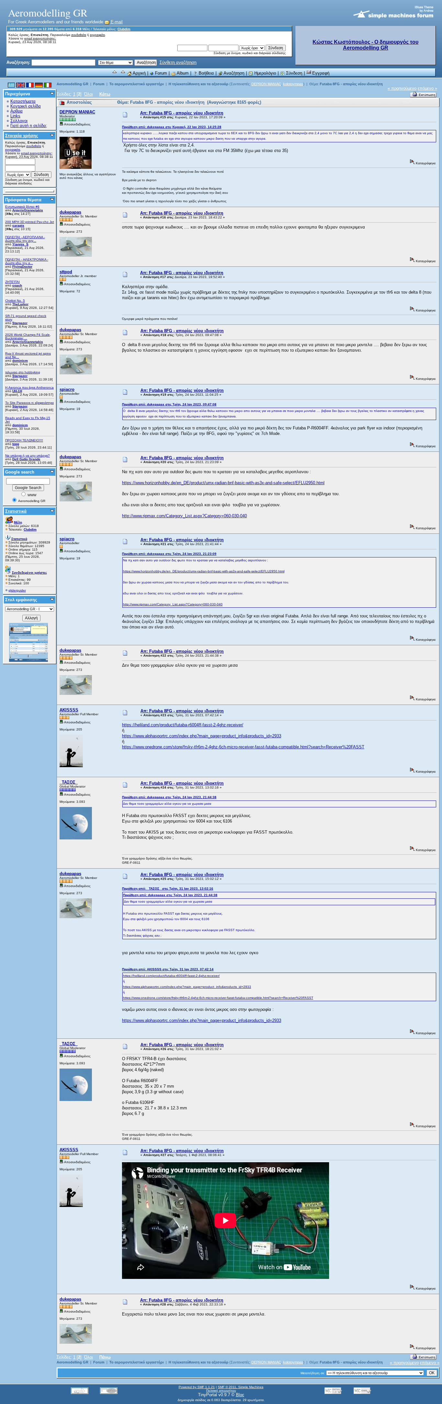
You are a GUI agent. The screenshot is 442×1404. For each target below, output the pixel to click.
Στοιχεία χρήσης (21, 135)
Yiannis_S (20, 244)
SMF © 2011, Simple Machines (240, 1387)
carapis (18, 225)
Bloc (240, 1394)
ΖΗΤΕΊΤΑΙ (12, 282)
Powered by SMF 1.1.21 (197, 1387)
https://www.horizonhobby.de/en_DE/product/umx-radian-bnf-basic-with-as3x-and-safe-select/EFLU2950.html (223, 482)
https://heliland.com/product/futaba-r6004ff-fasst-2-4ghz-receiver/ (182, 724)
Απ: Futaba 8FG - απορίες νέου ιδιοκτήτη (181, 113)
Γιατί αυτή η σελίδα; (28, 125)
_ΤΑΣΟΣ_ (69, 782)
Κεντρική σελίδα (25, 106)
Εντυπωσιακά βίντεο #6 (22, 206)
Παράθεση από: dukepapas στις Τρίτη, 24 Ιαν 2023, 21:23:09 (169, 554)
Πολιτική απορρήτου (221, 1390)
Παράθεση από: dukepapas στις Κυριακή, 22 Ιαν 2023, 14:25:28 (171, 127)
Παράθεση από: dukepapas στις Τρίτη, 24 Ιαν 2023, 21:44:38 (169, 797)
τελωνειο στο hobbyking (22, 372)
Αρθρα (16, 111)
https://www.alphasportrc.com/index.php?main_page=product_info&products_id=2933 (201, 735)
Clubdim (123, 29)
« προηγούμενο (402, 88)
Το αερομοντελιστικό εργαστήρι (136, 84)
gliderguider (17, 590)
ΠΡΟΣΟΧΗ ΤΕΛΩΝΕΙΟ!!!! (24, 440)
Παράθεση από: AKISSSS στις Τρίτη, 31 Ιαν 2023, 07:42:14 (168, 969)
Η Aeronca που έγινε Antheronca (29, 387)
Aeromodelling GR (72, 84)
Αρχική (139, 73)
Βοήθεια (205, 73)
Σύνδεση (293, 73)
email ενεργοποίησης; (40, 38)
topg (15, 444)
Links (15, 115)
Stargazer (20, 323)
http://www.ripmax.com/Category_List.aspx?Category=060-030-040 (184, 515)
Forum (160, 73)
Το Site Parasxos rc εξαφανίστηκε (29, 402)
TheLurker (20, 304)
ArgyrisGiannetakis (27, 210)
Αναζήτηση (233, 73)
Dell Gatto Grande (26, 459)
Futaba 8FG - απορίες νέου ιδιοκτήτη (351, 84)
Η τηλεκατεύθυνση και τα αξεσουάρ (198, 84)
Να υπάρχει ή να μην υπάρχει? (27, 455)
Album (182, 73)
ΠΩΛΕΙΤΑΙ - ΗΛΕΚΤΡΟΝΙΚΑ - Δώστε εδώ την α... (26, 261)
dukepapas (70, 212)
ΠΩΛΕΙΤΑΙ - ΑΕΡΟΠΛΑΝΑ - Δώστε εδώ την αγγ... (25, 238)
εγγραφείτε (97, 35)
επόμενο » (427, 88)
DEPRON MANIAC (266, 84)
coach (17, 285)
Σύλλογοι (19, 120)
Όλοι (88, 94)
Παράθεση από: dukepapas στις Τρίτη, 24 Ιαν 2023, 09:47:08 (169, 404)
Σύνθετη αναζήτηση (178, 62)
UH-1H (17, 391)
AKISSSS (69, 710)
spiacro (67, 389)
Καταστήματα (23, 101)
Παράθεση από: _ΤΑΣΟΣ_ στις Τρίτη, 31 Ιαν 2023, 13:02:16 (167, 888)
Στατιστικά (16, 511)
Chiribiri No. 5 (15, 300)
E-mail (116, 21)
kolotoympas (293, 84)
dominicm (20, 360)
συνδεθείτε (78, 35)
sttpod (66, 271)
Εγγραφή (320, 73)
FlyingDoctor (22, 266)
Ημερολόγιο (264, 73)
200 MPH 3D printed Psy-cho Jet (29, 222)
